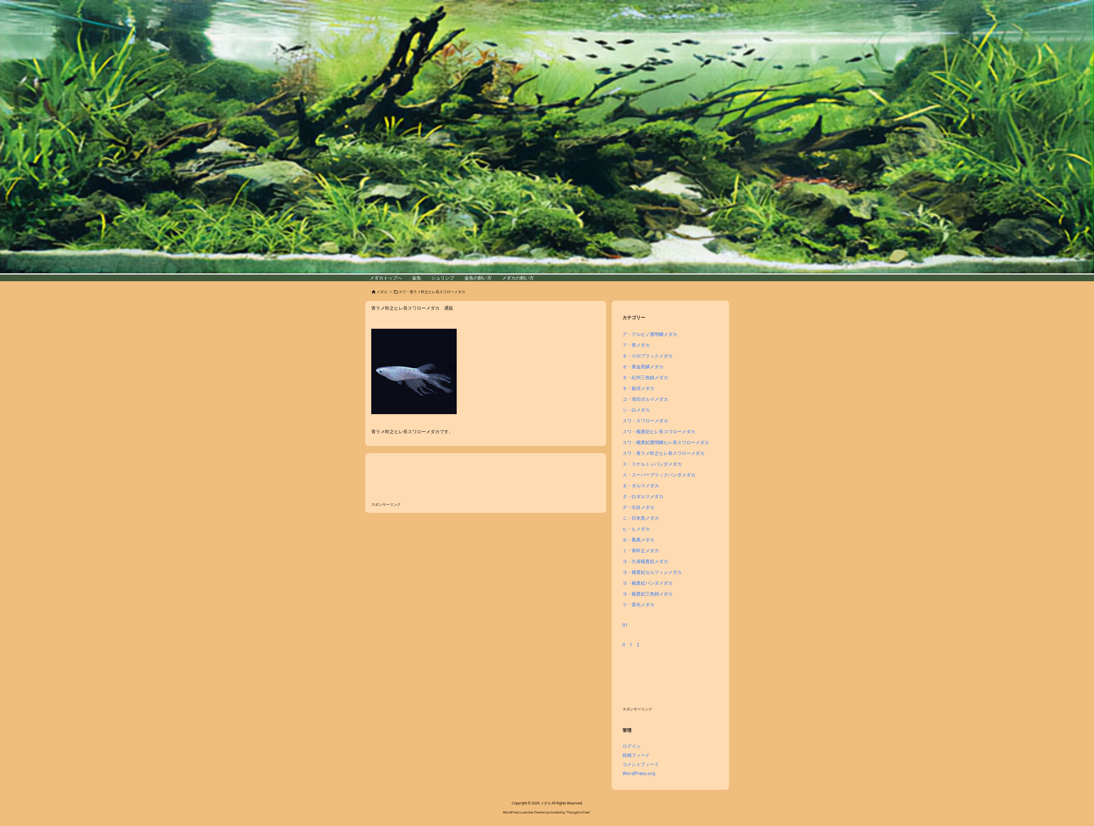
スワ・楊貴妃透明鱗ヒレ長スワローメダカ (665, 442)
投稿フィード (636, 755)
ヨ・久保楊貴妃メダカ (645, 561)
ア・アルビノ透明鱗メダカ (649, 334)
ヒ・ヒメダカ (636, 529)
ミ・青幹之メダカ (640, 550)
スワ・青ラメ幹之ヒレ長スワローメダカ (663, 453)
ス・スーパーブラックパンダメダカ (658, 475)
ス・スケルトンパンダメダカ (652, 464)
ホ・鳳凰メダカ (638, 540)
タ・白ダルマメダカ (643, 496)
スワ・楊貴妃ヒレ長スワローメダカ (658, 431)
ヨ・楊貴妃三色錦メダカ (647, 594)
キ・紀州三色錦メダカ (645, 377)
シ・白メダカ (636, 410)
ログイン (631, 746)
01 (625, 625)
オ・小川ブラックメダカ (647, 356)
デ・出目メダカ (638, 507)
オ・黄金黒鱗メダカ (643, 366)
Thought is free (578, 812)
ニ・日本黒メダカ (640, 518)
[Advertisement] (416, 478)
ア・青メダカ (636, 345)
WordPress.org (638, 773)
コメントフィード (640, 764)
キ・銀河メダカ (638, 388)
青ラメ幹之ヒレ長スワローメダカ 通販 (412, 308)
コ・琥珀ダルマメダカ (645, 399)
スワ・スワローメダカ (645, 421)
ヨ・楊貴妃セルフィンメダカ (652, 572)
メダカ (381, 291)
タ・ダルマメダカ (640, 485)
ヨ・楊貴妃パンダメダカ (647, 583)
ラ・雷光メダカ (638, 604)
